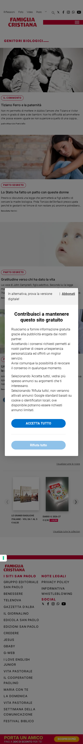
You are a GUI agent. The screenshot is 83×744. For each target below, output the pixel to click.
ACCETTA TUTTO (38, 423)
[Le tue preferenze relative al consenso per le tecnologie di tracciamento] (3, 558)
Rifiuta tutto (38, 445)
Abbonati (68, 294)
